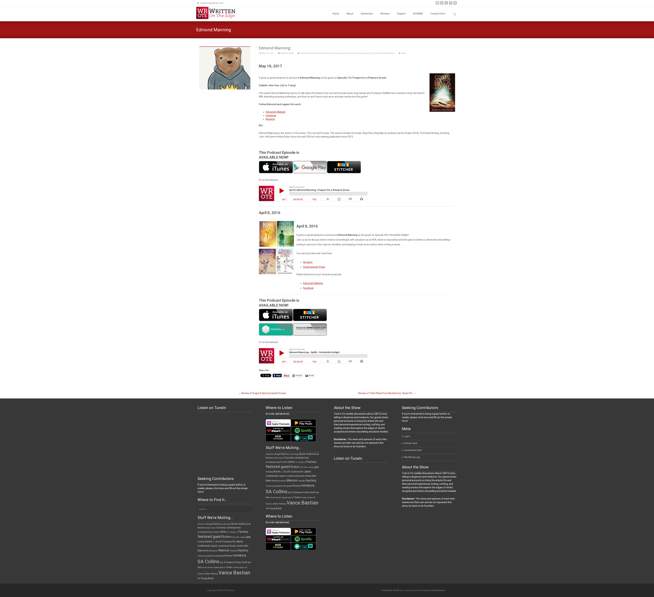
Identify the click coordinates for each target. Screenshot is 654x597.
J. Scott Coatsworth (292, 471)
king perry (366, 53)
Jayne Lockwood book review (295, 475)
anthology (294, 454)
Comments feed (413, 450)
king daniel (338, 53)
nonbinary (270, 486)
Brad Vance (279, 458)
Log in (407, 436)
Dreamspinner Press (314, 267)
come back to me (307, 53)
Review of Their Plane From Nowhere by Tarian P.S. (387, 393)
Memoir (292, 480)
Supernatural (287, 497)
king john (348, 53)
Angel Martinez (282, 454)
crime (291, 461)
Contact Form (438, 13)
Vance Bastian (388, 53)
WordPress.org (412, 457)
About (350, 13)
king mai (357, 53)
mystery (311, 480)
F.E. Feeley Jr (300, 462)
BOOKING (418, 13)
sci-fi (291, 492)
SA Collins (376, 53)
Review (296, 485)
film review (309, 467)
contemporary (301, 457)
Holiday (269, 472)
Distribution (367, 13)
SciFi (313, 492)
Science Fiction (302, 492)
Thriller (297, 497)
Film (302, 467)
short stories (275, 497)
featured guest (278, 466)
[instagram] (450, 4)
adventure (270, 454)
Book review (306, 453)
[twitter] (441, 4)
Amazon (270, 119)
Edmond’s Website (275, 112)
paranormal (280, 486)
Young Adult (275, 508)
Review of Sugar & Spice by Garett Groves (262, 393)
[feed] (446, 4)
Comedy (289, 457)
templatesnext (438, 590)
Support (401, 13)
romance (307, 485)
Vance (403, 53)
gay (316, 467)
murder (301, 480)
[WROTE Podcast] (217, 13)
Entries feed (410, 443)
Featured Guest (287, 53)
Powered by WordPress (393, 590)
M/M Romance (278, 481)
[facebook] (437, 4)
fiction (295, 467)
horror (277, 471)
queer (289, 486)
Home (336, 13)
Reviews (385, 13)
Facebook (271, 115)
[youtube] (455, 4)
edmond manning (324, 53)
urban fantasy (279, 503)
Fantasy (311, 461)
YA (267, 508)
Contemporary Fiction (276, 462)
